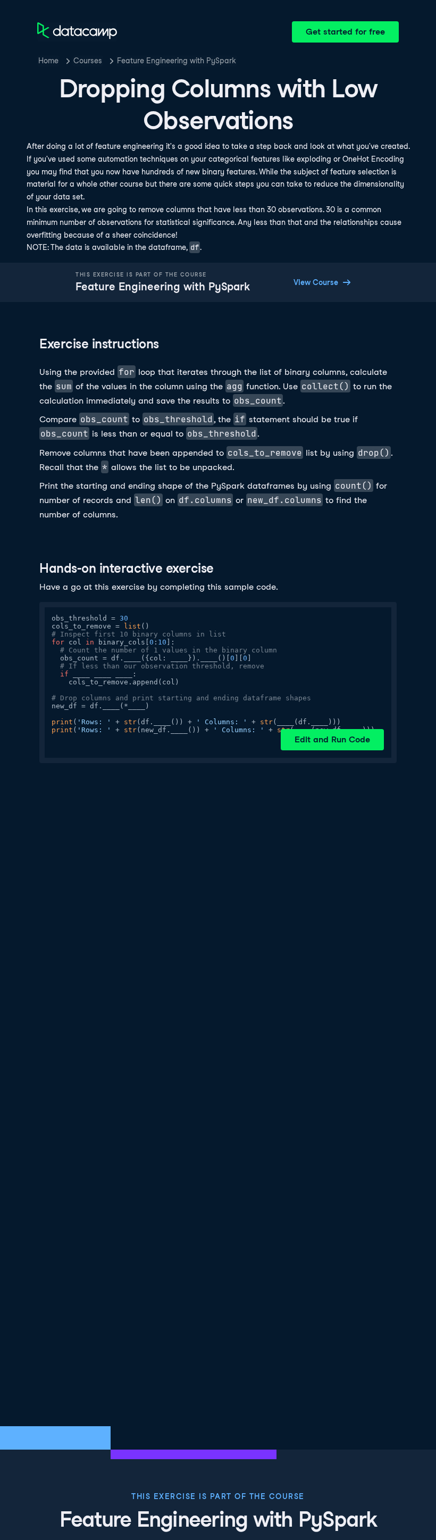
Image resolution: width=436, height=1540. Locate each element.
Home (48, 60)
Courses (87, 60)
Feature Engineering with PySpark (176, 60)
